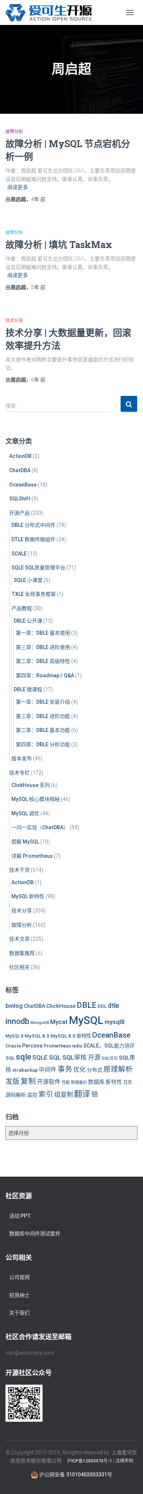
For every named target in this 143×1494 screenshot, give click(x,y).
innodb (17, 1021)
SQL (10, 1058)
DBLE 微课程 (28, 689)
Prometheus (57, 1046)
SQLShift (19, 499)
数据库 (96, 1082)
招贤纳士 (19, 1295)
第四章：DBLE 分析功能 (43, 744)
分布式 (94, 1070)
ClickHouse (61, 1006)
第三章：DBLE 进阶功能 (43, 716)
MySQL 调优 (25, 813)
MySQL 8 (14, 1036)
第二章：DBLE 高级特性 (43, 661)
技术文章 (19, 939)
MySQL (86, 1020)
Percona (32, 1046)
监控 (32, 1095)
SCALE (19, 554)
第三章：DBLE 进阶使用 (43, 647)
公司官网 (19, 1277)
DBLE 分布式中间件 (33, 525)
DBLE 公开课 (28, 621)
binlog (14, 1005)
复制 (28, 1081)
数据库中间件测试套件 (34, 1233)
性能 (66, 1082)
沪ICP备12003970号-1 (89, 1461)
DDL (102, 1006)
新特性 (114, 1082)
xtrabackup (25, 1070)
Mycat (59, 1021)
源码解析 (16, 1095)
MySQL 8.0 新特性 (71, 1036)
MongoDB (39, 1022)
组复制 (63, 1094)
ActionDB (20, 456)
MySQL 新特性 (27, 896)
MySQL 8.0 (37, 1036)
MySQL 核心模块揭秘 (35, 799)
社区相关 (19, 967)
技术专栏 (19, 773)
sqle (23, 1056)
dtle (113, 1005)
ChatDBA (19, 470)
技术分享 (14, 320)
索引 (45, 1094)
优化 (79, 1069)
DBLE (86, 1005)
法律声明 (124, 1461)
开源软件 (48, 1081)
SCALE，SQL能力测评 (109, 1046)
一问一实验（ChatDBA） (40, 827)
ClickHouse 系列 (30, 785)
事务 (65, 1069)
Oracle (13, 1046)
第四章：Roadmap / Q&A (45, 675)
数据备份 (79, 1082)
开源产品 (19, 513)
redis (77, 1046)
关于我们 (19, 1313)
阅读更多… (19, 187)
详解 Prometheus (32, 856)
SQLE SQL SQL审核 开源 (66, 1057)
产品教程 (21, 608)
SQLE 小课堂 (28, 580)
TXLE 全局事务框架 (33, 594)
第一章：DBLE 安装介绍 (43, 702)
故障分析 (14, 131)
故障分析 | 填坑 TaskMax (59, 244)
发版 (12, 1081)
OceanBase (23, 485)
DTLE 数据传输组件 (33, 539)
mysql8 (114, 1021)
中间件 (47, 1069)
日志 (127, 1082)
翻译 (82, 1093)
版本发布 (21, 758)
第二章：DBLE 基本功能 (43, 730)
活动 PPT (20, 1216)
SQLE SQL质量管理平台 (38, 568)
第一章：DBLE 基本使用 (43, 633)
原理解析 (118, 1069)
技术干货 (19, 870)
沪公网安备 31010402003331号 (75, 1474)
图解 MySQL (25, 842)
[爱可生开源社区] (51, 12)
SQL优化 (110, 1058)
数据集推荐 (22, 953)
